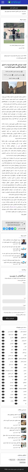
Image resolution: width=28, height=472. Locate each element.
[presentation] (25, 36)
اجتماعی (20, 334)
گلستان (20, 391)
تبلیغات (8, 352)
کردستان (7, 382)
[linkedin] (9, 229)
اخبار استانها (8, 334)
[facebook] (12, 229)
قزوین (20, 379)
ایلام (7, 346)
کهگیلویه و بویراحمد (20, 388)
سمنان (7, 367)
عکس (20, 373)
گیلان (7, 391)
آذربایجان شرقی (20, 331)
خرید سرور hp (12, 459)
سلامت (20, 367)
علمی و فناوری (7, 373)
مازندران (7, 394)
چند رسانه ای (8, 355)
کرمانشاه (7, 385)
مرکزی (20, 397)
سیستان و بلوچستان (7, 370)
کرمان (20, 385)
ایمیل (24, 305)
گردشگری (8, 388)
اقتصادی (16, 75)
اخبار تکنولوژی (20, 337)
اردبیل (7, 340)
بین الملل (20, 352)
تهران (20, 355)
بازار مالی (21, 349)
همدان (7, 401)
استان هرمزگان (12, 207)
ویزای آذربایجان (22, 462)
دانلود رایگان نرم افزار (21, 459)
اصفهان (20, 343)
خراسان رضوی (7, 358)
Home (25, 56)
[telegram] (7, 229)
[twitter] (4, 229)
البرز (20, 346)
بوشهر (7, 349)
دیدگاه (24, 283)
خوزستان (7, 361)
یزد (21, 403)
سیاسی (20, 370)
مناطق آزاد (7, 397)
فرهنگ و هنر (7, 376)
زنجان (20, 364)
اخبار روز (7, 337)
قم (7, 379)
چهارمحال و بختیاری (20, 358)
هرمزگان (20, 400)
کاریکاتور (20, 382)
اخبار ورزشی (20, 340)
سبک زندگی (7, 364)
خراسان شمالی (20, 361)
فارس (20, 376)
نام (25, 298)
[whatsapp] (15, 229)
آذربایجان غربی (7, 331)
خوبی (19, 146)
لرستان (20, 394)
